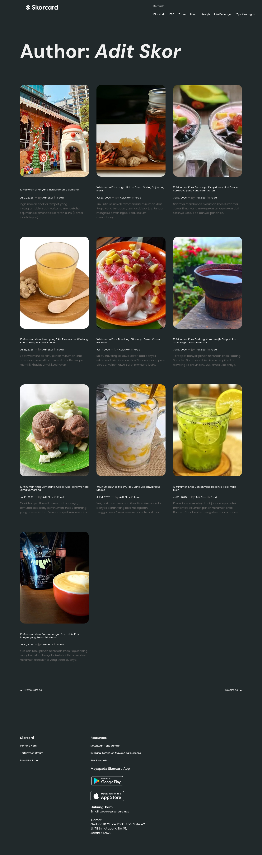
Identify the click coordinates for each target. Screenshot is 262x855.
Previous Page (31, 690)
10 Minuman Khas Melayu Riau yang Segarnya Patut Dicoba (128, 488)
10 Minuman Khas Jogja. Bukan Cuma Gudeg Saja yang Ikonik (130, 189)
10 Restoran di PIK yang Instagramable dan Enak (49, 189)
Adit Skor (47, 197)
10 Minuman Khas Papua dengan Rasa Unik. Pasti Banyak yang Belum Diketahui (50, 636)
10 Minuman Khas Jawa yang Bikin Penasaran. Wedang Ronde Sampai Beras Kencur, (54, 341)
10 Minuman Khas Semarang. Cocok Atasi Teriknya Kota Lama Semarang (54, 488)
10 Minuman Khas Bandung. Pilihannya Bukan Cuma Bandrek (128, 341)
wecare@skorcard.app (114, 811)
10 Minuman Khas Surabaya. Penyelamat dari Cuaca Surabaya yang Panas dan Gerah (205, 189)
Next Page (233, 690)
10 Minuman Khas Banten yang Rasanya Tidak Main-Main (205, 488)
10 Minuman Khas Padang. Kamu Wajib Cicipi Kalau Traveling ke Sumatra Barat (204, 341)
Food (60, 197)
